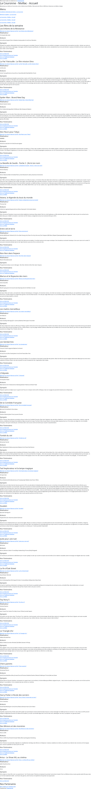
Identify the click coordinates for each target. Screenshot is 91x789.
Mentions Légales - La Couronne (8, 14)
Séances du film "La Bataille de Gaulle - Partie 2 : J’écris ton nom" (26, 165)
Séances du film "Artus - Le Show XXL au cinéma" (22, 760)
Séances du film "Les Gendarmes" (18, 344)
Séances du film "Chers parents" (18, 666)
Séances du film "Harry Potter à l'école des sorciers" (23, 697)
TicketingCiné (20, 1)
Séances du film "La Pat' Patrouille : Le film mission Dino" (24, 64)
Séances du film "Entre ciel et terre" (19, 231)
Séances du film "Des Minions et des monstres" (22, 728)
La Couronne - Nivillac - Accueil (7, 17)
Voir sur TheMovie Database (7, 57)
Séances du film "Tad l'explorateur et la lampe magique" (24, 471)
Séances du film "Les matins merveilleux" (20, 311)
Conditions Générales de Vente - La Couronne (11, 12)
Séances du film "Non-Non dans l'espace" (20, 255)
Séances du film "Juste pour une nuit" (19, 541)
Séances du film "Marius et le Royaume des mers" (22, 278)
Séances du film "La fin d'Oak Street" (19, 571)
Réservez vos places (5, 31)
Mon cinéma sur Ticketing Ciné (8, 786)
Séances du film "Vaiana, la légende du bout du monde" (24, 200)
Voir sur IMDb (3, 58)
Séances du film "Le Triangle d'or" (18, 633)
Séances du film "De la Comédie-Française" (21, 405)
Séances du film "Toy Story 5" (17, 602)
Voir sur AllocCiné (4, 53)
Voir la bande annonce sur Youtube (9, 55)
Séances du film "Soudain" (17, 508)
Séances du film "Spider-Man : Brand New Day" (22, 100)
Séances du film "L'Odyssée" (17, 375)
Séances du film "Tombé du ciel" (18, 438)
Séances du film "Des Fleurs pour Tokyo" (20, 134)
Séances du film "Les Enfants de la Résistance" (22, 31)
